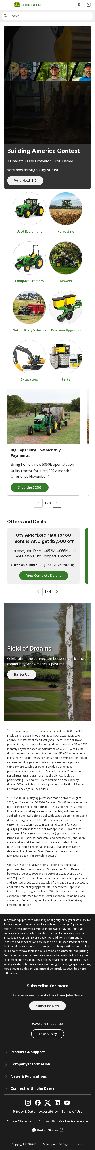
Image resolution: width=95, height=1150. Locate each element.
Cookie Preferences (74, 1121)
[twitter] (47, 1102)
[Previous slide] (38, 503)
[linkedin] (57, 1102)
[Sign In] (88, 4)
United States (47, 1130)
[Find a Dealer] (79, 4)
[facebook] (37, 1102)
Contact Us (47, 1121)
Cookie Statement (21, 1121)
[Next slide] (57, 503)
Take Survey (47, 1034)
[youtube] (67, 1102)
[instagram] (28, 1102)
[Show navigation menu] (6, 4)
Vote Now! (22, 180)
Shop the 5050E (30, 487)
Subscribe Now (47, 1006)
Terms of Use (71, 1111)
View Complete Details (43, 575)
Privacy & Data (24, 1111)
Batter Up (21, 674)
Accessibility (48, 1111)
